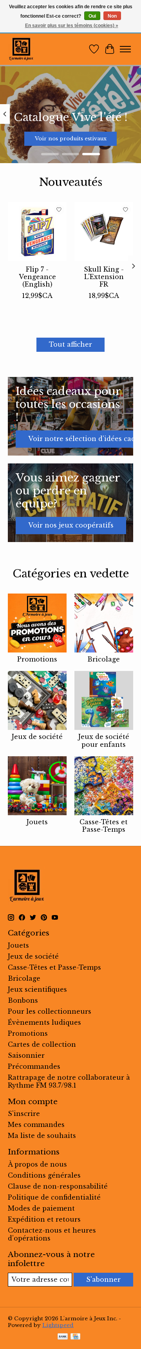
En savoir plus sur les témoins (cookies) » (71, 25)
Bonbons (23, 1000)
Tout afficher (70, 344)
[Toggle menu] (125, 49)
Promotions (37, 659)
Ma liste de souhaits (42, 1135)
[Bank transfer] (63, 1337)
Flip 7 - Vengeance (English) (37, 276)
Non (112, 16)
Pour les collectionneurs (49, 1011)
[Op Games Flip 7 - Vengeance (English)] (37, 231)
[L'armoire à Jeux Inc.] (21, 49)
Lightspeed (58, 1325)
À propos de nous (37, 1164)
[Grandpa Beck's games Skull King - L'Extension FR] (103, 231)
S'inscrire (24, 1113)
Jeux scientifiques (37, 989)
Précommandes (34, 1066)
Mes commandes (36, 1124)
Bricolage (103, 659)
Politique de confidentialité (54, 1197)
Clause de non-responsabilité (58, 1186)
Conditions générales (44, 1175)
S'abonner (103, 1279)
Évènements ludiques (44, 1022)
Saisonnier (26, 1055)
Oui (92, 16)
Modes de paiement (41, 1208)
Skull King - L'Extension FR (104, 276)
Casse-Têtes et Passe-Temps (104, 825)
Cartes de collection (42, 1044)
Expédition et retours (44, 1219)
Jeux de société (37, 737)
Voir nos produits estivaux (71, 138)
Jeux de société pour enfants (103, 740)
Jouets (37, 822)
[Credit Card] (75, 1337)
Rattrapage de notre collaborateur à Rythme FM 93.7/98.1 (69, 1081)
